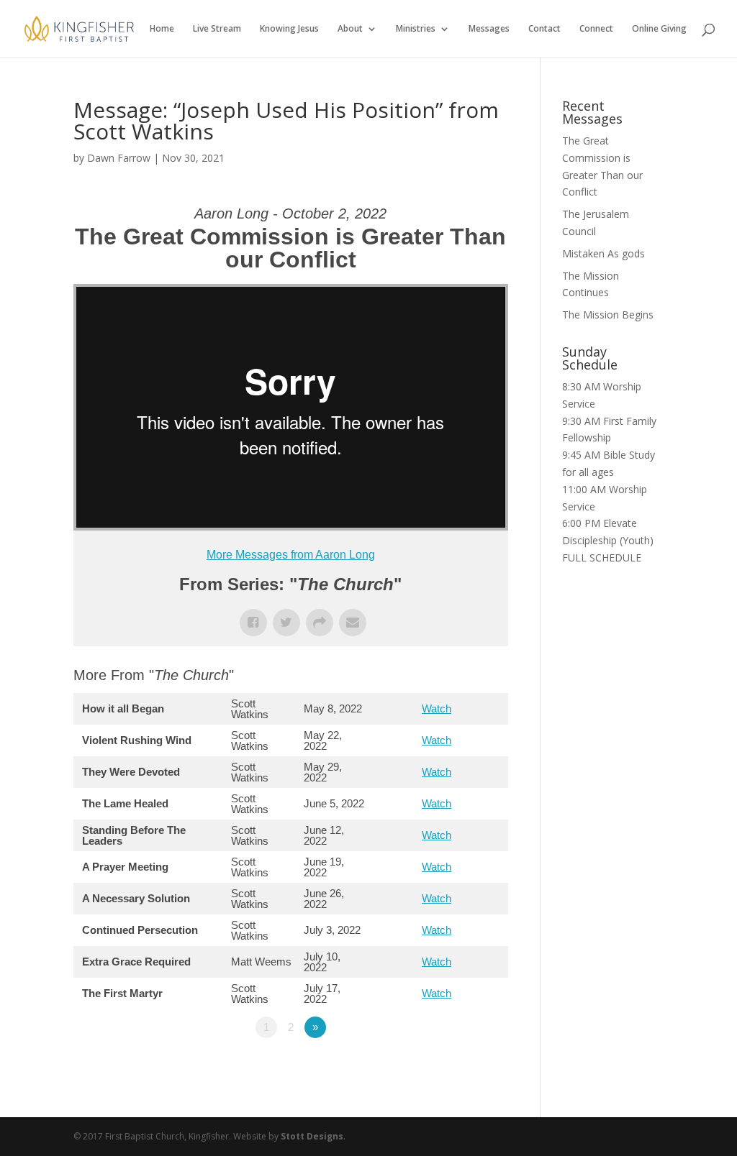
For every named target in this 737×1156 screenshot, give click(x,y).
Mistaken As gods (603, 253)
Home (162, 29)
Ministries (415, 29)
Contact (544, 29)
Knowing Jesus (289, 29)
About (350, 29)
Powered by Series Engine (455, 1066)
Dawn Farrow (118, 158)
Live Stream (217, 29)
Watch (436, 708)
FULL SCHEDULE (601, 557)
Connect (596, 29)
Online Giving (659, 29)
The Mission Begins (608, 314)
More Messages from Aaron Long (291, 555)
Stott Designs (312, 1136)
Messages (489, 29)
